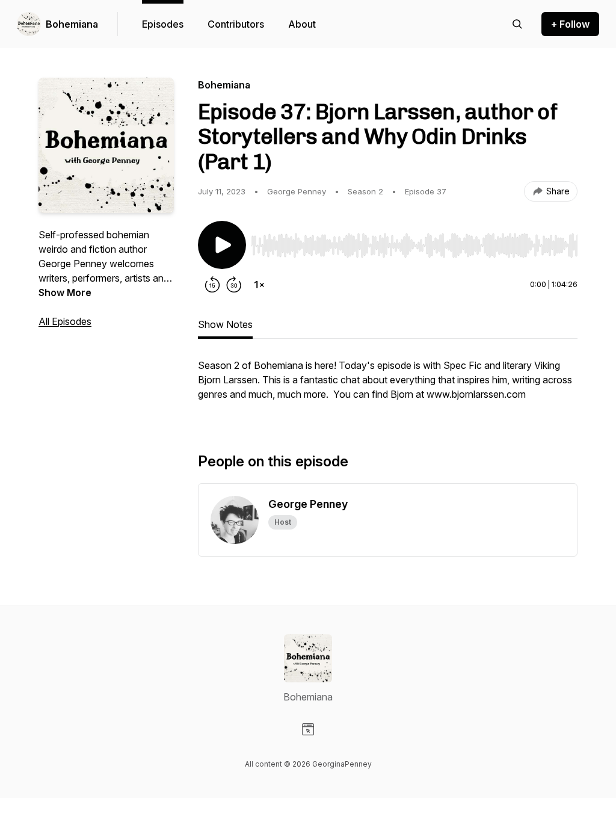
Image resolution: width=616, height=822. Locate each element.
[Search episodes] (517, 24)
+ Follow (570, 24)
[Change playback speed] (259, 284)
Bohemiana (72, 24)
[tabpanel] (388, 385)
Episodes (162, 24)
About (302, 24)
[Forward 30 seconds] (234, 284)
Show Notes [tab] (225, 324)
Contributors (236, 24)
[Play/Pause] (222, 245)
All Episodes (64, 321)
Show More (64, 292)
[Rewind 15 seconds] (212, 284)
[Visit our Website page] (308, 729)
